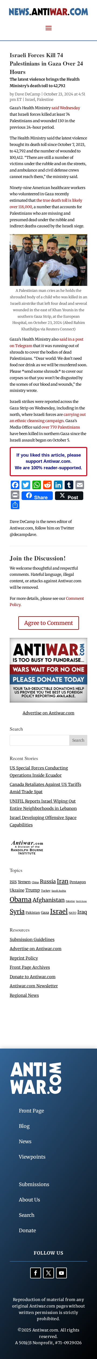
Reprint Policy (24, 958)
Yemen (24, 881)
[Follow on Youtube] (61, 1273)
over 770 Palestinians (60, 427)
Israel (30, 99)
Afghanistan (49, 899)
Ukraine (17, 890)
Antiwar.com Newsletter (34, 985)
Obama (21, 899)
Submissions (34, 1184)
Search (26, 1215)
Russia (48, 881)
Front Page (31, 1111)
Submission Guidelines (32, 939)
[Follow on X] (48, 1273)
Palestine (45, 99)
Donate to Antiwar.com (33, 976)
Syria (17, 911)
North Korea (81, 901)
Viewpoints (32, 1157)
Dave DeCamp (27, 94)
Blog (24, 1126)
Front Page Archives (30, 967)
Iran (62, 881)
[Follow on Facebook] (35, 1273)
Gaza (45, 912)
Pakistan (33, 912)
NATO (72, 913)
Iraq (82, 912)
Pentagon (78, 882)
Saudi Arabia (58, 890)
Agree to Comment (48, 622)
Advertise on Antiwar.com (48, 713)
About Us (29, 1200)
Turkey (45, 890)
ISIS (13, 882)
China (35, 882)
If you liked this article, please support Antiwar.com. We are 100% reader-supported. (48, 461)
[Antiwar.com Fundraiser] (48, 701)
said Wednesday (65, 107)
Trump (32, 890)
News (25, 1141)
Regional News (24, 995)
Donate (27, 1230)
